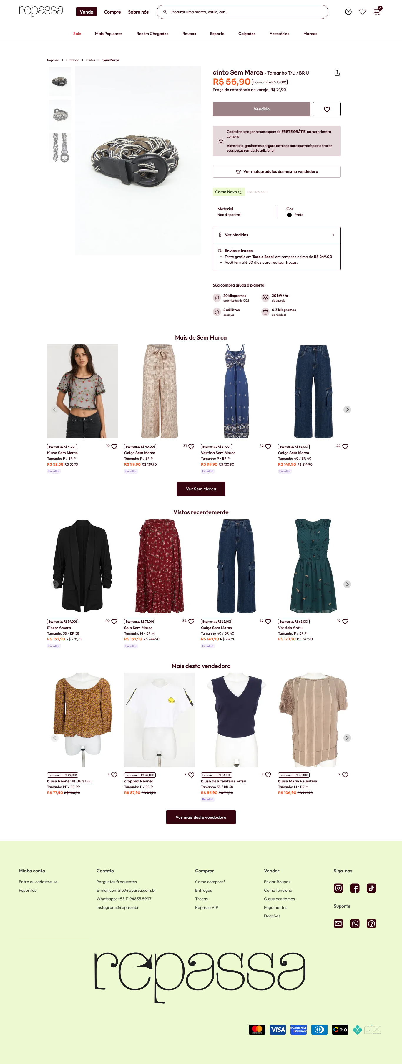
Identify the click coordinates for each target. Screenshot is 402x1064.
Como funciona (278, 890)
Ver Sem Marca (201, 489)
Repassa (53, 60)
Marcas (310, 33)
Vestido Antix (290, 628)
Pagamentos (275, 907)
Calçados (246, 33)
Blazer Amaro (59, 628)
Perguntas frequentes (117, 881)
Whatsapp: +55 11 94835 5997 (124, 898)
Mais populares (108, 33)
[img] (362, 11)
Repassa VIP (206, 907)
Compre (112, 12)
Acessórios (279, 33)
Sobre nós (138, 12)
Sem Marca (110, 60)
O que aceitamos (279, 898)
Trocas (201, 898)
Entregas (203, 890)
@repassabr (118, 907)
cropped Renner (138, 781)
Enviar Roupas (277, 881)
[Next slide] (347, 409)
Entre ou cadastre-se (38, 881)
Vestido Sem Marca (218, 453)
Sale (77, 33)
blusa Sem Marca (62, 453)
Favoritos (27, 890)
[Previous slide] (55, 409)
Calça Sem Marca (139, 453)
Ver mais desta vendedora (201, 817)
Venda (86, 12)
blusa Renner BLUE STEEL (69, 781)
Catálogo (72, 60)
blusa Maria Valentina (297, 781)
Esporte (217, 33)
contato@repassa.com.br (126, 890)
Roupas (189, 33)
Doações (272, 916)
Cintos (90, 60)
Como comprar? (210, 881)
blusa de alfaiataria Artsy (223, 781)
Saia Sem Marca (138, 628)
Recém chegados (152, 33)
